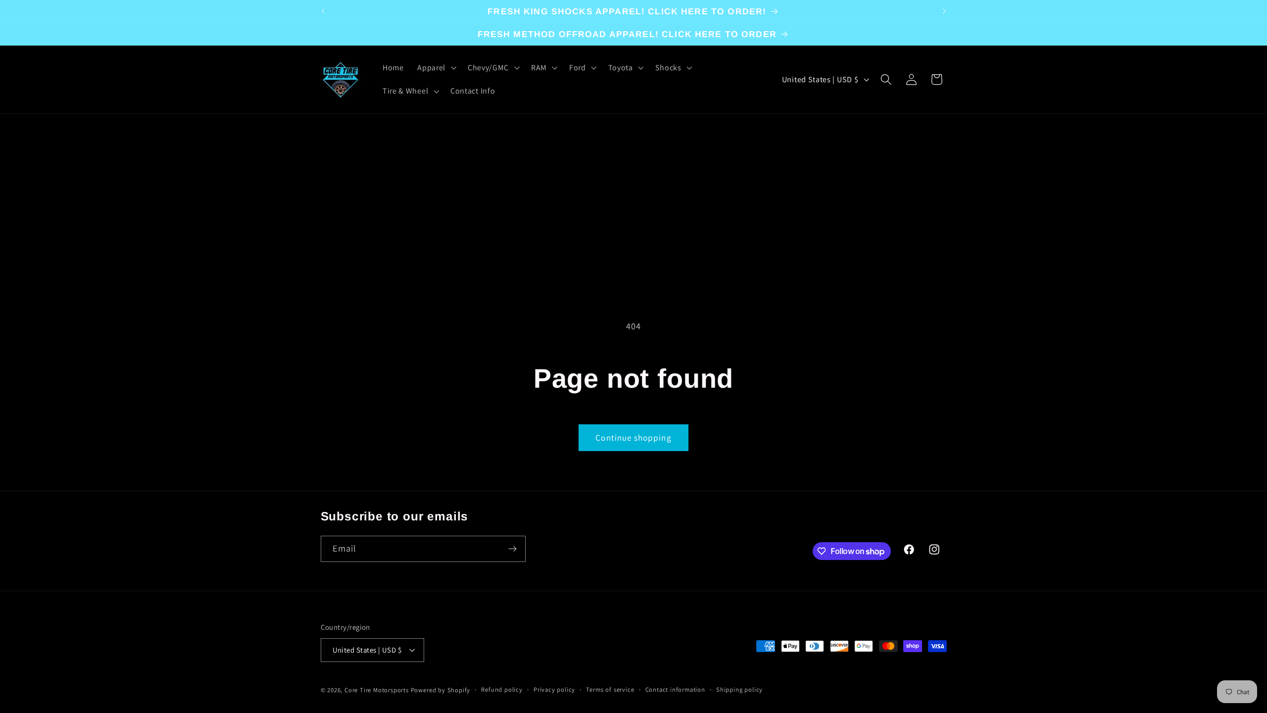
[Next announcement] (944, 11)
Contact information (675, 689)
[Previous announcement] (323, 11)
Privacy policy (554, 689)
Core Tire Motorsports (376, 690)
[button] (435, 68)
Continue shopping (633, 437)
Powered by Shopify (441, 690)
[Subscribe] (512, 549)
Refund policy (501, 689)
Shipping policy (739, 689)
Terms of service (610, 689)
